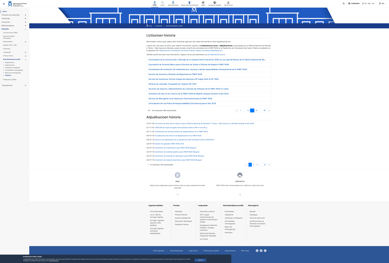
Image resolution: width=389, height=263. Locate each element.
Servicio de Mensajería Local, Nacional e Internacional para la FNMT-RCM (180, 98)
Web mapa (245, 251)
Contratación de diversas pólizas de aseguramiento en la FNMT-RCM (181, 132)
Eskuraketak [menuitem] (229, 211)
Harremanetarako (176, 251)
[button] (25, 15)
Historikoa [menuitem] (228, 232)
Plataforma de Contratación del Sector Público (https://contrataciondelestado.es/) (190, 50)
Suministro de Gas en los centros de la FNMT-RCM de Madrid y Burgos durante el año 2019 (188, 94)
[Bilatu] (343, 3)
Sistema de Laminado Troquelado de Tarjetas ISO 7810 (172, 84)
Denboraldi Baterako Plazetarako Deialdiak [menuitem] (208, 234)
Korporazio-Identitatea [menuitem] (183, 221)
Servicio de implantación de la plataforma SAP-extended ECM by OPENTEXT (184, 140)
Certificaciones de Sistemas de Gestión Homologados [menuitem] (257, 223)
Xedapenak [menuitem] (229, 215)
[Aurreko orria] (237, 110)
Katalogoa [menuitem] (253, 215)
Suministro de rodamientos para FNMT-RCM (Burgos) (175, 148)
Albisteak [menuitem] (178, 211)
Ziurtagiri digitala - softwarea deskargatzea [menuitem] (157, 230)
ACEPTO (200, 260)
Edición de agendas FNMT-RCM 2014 (169, 144)
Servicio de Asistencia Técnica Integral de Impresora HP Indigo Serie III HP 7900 (184, 79)
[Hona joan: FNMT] (17, 4)
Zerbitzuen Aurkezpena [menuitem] (233, 218)
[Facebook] (261, 251)
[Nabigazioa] (3, 3)
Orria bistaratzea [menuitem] (156, 211)
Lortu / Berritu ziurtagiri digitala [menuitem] (156, 216)
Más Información (54, 260)
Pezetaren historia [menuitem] (182, 224)
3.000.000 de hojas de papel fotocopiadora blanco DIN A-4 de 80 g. (181, 127)
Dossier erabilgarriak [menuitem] (183, 218)
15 (257, 110)
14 (252, 110)
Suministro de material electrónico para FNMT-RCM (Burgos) (178, 160)
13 (248, 110)
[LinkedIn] (257, 251)
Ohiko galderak (158, 251)
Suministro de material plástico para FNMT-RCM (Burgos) (177, 152)
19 (265, 165)
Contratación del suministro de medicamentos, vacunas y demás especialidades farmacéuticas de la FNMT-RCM (198, 69)
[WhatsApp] (265, 251)
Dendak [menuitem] (252, 211)
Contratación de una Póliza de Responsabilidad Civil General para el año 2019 (182, 103)
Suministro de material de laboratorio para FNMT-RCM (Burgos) (179, 156)
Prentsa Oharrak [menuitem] (181, 215)
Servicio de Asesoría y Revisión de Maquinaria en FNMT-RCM (175, 74)
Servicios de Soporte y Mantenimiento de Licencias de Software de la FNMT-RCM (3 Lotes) (189, 89)
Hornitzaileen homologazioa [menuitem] (230, 222)
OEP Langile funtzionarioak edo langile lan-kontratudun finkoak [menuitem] (208, 218)
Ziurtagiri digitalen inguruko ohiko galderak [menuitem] (157, 222)
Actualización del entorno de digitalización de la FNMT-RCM (178, 136)
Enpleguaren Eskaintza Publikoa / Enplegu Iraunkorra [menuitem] (208, 227)
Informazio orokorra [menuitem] (207, 211)
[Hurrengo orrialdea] (269, 110)
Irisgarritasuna (230, 251)
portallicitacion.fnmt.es (216, 55)
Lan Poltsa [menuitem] (204, 239)
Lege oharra (193, 251)
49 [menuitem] (265, 110)
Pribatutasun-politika (211, 251)
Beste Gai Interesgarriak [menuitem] (230, 228)
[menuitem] (4, 11)
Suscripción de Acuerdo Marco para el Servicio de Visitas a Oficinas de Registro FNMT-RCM (189, 64)
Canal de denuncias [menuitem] (257, 218)
